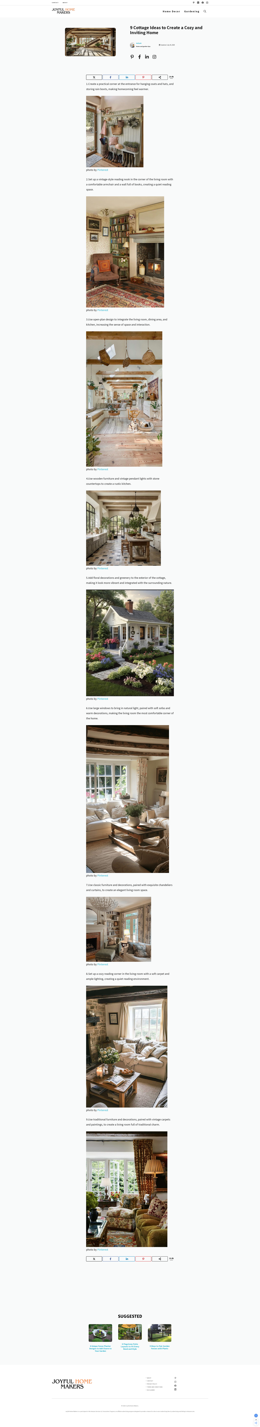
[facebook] (203, 3)
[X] (94, 77)
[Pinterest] (143, 77)
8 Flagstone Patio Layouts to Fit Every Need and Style (130, 1346)
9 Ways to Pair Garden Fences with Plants (160, 1347)
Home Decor (171, 11)
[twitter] (194, 3)
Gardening (192, 11)
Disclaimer (151, 1390)
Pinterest (102, 170)
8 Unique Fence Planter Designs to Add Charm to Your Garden (100, 1348)
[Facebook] (111, 77)
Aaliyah (138, 43)
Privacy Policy (152, 1384)
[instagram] (207, 3)
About (65, 2)
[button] (205, 11)
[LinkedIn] (127, 77)
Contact (55, 2)
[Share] (160, 77)
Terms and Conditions (155, 1387)
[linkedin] (198, 3)
